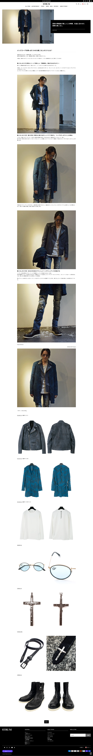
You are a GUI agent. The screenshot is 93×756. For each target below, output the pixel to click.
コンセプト (49, 732)
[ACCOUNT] (78, 4)
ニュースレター (50, 741)
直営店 (48, 738)
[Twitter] (87, 1)
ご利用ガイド (27, 733)
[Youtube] (89, 1)
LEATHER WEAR (35, 6)
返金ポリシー (27, 743)
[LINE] (83, 1)
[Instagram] (85, 1)
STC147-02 (19, 458)
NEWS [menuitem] (47, 6)
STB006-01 (19, 675)
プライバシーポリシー (29, 741)
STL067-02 (19, 415)
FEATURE (56, 6)
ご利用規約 (27, 739)
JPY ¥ (85, 4)
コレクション (50, 735)
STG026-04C (19, 631)
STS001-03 (19, 588)
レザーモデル (50, 736)
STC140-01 (19, 502)
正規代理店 (49, 739)
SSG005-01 (19, 545)
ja (80, 4)
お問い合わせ (27, 736)
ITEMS (42, 6)
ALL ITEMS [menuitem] (27, 6)
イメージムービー (51, 733)
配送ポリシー (27, 742)
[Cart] (87, 4)
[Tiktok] (91, 1)
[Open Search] (76, 4)
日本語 (81, 747)
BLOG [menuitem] (51, 6)
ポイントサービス (28, 735)
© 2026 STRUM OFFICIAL (7, 753)
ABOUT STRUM (63, 6)
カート (26, 732)
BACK (46, 722)
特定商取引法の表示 (29, 738)
